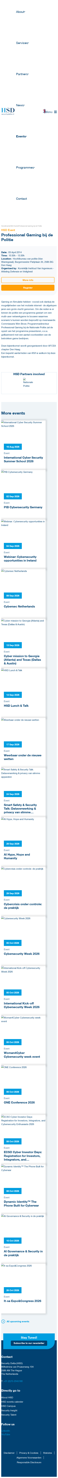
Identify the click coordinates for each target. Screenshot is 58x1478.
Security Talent (8, 1414)
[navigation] (51, 111)
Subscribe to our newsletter (29, 1343)
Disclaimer (9, 1453)
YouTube (5, 1434)
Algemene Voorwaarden (29, 1457)
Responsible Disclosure (29, 1462)
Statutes (47, 1453)
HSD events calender (12, 1401)
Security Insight (9, 1410)
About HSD (7, 1397)
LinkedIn (5, 1430)
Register (28, 287)
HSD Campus (8, 1406)
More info (28, 280)
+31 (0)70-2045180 (13, 1381)
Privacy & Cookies (28, 1453)
